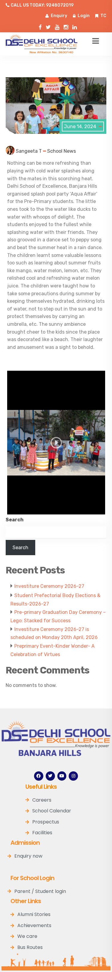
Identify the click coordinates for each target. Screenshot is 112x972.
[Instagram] (66, 26)
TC (103, 15)
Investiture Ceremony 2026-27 (49, 586)
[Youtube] (62, 776)
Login (84, 15)
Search (15, 520)
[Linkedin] (74, 26)
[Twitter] (48, 26)
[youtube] (57, 26)
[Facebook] (38, 776)
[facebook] (40, 26)
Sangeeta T (29, 151)
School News (61, 151)
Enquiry (59, 15)
